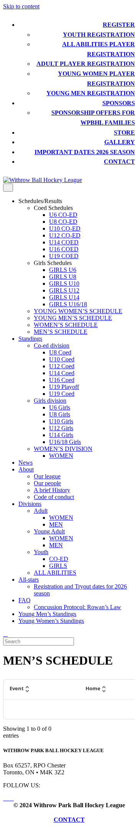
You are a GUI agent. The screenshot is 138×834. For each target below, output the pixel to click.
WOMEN (61, 455)
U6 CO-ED (63, 214)
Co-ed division (51, 345)
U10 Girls (61, 421)
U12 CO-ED (64, 235)
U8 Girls (59, 414)
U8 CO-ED (63, 221)
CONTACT (69, 819)
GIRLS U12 (64, 290)
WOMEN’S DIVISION (63, 448)
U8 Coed (60, 352)
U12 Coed (61, 366)
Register (119, 24)
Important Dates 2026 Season (84, 152)
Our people (47, 483)
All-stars (28, 579)
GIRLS (58, 566)
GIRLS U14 (64, 297)
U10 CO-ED (64, 228)
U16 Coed (61, 380)
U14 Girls (61, 435)
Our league (47, 476)
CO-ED (58, 559)
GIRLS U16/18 (68, 304)
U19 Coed (61, 393)
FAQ (24, 600)
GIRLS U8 (62, 276)
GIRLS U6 (62, 270)
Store (124, 132)
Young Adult (49, 531)
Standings (30, 338)
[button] (41, 689)
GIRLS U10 (64, 283)
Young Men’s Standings (47, 614)
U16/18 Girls (65, 442)
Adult (41, 510)
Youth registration (99, 34)
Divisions (29, 504)
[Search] (5, 634)
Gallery (119, 142)
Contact (119, 161)
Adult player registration (85, 63)
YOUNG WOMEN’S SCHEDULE (78, 311)
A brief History (52, 490)
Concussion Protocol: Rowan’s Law (77, 607)
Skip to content (21, 6)
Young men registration (90, 93)
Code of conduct (54, 497)
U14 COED (64, 242)
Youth (41, 552)
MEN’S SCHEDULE (60, 331)
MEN (56, 524)
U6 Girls (59, 407)
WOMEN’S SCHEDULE (66, 325)
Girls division (50, 400)
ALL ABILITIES (55, 572)
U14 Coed (61, 373)
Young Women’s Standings (51, 621)
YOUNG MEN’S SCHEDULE (73, 318)
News (25, 462)
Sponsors (118, 103)
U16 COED (64, 249)
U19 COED (64, 256)
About (26, 469)
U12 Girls (61, 428)
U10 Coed (61, 359)
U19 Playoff (64, 387)
